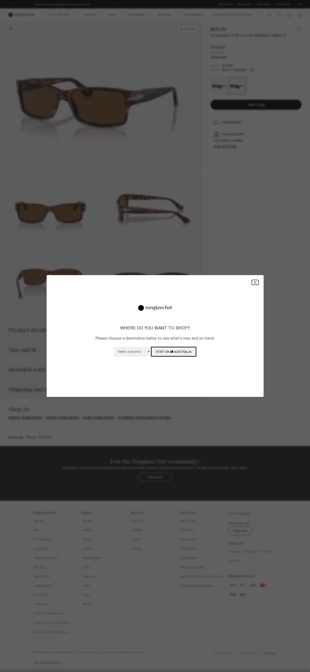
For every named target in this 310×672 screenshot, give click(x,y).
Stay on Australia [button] (173, 351)
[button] (255, 282)
